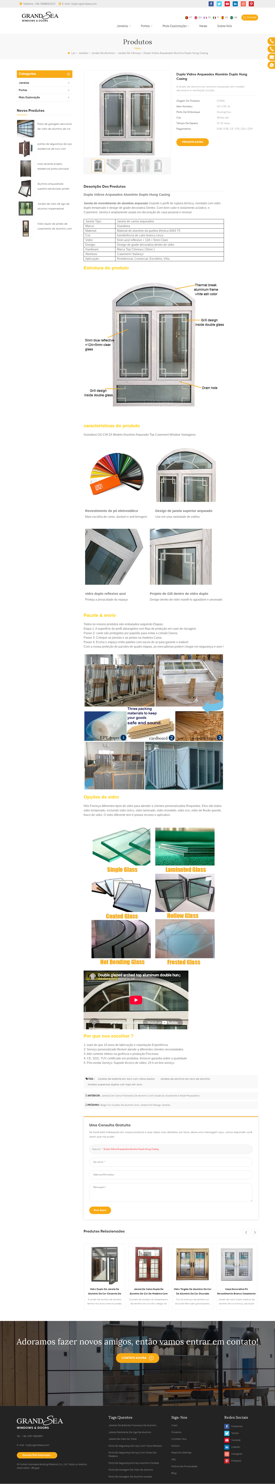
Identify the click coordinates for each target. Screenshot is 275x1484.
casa (174, 1425)
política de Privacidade (184, 1466)
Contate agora (134, 1358)
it (218, 17)
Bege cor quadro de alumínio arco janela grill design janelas (135, 1105)
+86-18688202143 (45, 4)
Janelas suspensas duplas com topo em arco (114, 1084)
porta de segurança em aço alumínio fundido (134, 1463)
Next (254, 1232)
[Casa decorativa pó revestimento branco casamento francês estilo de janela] (192, 1264)
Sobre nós (224, 26)
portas (145, 26)
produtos (176, 1432)
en (199, 17)
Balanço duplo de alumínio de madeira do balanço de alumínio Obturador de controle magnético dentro (236, 1292)
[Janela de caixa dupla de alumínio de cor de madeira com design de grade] (104, 1264)
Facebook (236, 1426)
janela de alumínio (102, 53)
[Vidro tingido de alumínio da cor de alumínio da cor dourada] (148, 1264)
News (203, 26)
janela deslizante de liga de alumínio (130, 1432)
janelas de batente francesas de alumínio (132, 1425)
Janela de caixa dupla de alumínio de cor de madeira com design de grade (105, 1292)
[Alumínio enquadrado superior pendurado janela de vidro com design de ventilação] (25, 188)
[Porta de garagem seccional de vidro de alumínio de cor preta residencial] (25, 128)
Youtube (236, 1440)
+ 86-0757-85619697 (32, 1436)
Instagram (236, 1454)
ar (235, 17)
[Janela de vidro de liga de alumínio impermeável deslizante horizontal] (25, 208)
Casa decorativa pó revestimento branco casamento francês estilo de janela (192, 1292)
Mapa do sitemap (181, 1453)
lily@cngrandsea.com (84, 4)
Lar (73, 53)
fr (209, 17)
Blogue (35, 1468)
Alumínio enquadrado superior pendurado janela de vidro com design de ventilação (53, 187)
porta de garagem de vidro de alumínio (131, 1470)
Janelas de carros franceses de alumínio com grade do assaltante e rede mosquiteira (150, 1096)
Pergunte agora (192, 142)
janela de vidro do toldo (123, 1439)
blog (173, 1473)
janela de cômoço (129, 53)
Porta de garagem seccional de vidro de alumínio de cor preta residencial (54, 127)
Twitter (235, 1433)
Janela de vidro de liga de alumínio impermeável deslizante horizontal (53, 207)
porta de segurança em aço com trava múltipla (135, 1446)
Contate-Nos (179, 1439)
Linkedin (235, 1447)
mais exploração (175, 26)
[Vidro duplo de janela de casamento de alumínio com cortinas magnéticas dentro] (25, 228)
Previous (245, 1232)
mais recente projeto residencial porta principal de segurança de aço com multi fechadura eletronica (53, 167)
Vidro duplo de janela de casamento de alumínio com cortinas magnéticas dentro (54, 227)
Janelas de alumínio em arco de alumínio (185, 1079)
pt (190, 17)
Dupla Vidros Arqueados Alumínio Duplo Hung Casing (131, 1149)
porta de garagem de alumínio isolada (130, 1477)
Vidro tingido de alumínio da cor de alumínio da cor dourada (148, 1291)
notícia (175, 1446)
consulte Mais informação (36, 1455)
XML (173, 1459)
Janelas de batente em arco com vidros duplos (126, 1079)
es (226, 17)
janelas (122, 26)
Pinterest (236, 1461)
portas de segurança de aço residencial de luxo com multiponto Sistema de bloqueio (54, 147)
